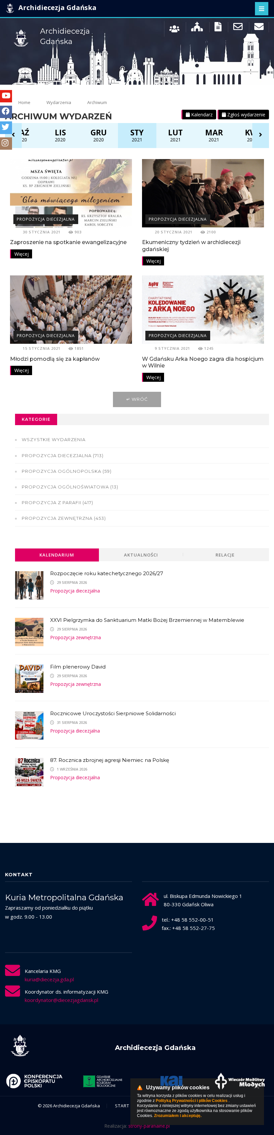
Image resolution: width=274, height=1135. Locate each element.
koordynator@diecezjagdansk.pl (61, 1000)
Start (122, 1106)
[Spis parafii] (197, 28)
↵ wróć (137, 399)
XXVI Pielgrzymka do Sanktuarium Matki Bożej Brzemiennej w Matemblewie (147, 620)
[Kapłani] (174, 28)
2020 (21, 135)
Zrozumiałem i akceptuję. (177, 1115)
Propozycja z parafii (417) (57, 502)
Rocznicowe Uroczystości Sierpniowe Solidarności (113, 713)
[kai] (171, 1081)
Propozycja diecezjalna (46, 219)
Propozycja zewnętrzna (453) (64, 518)
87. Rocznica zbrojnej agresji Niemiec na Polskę (109, 760)
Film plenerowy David (78, 667)
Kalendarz (201, 114)
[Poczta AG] (238, 28)
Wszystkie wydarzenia (54, 439)
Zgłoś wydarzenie (245, 114)
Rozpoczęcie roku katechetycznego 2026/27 (106, 573)
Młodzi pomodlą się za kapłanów (55, 359)
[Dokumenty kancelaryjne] (218, 28)
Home (24, 102)
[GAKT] (103, 1081)
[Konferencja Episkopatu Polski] (34, 1081)
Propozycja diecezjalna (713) (63, 455)
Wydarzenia (58, 102)
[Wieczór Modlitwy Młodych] (240, 1081)
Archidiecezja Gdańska (57, 7)
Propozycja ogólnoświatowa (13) (70, 486)
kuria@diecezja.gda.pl (49, 979)
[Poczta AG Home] (259, 28)
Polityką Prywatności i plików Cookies (192, 1100)
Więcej (21, 254)
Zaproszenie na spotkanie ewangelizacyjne (68, 242)
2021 (137, 135)
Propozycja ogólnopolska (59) (67, 471)
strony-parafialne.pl (149, 1126)
